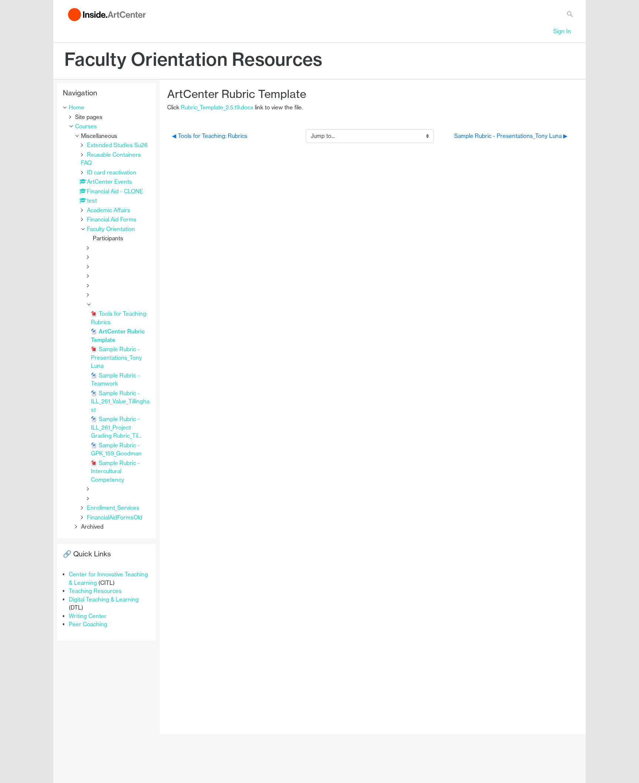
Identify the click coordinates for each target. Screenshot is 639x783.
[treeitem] (106, 108)
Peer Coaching (88, 624)
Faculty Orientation (111, 229)
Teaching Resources (95, 590)
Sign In (562, 31)
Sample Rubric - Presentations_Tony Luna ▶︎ (511, 135)
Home (76, 107)
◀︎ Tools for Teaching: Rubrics (209, 135)
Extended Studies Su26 (117, 145)
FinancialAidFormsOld (114, 517)
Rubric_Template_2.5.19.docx (217, 107)
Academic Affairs (108, 210)
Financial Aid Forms (111, 219)
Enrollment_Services (113, 507)
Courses (86, 126)
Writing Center (87, 616)
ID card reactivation (111, 172)
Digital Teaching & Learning (104, 599)
